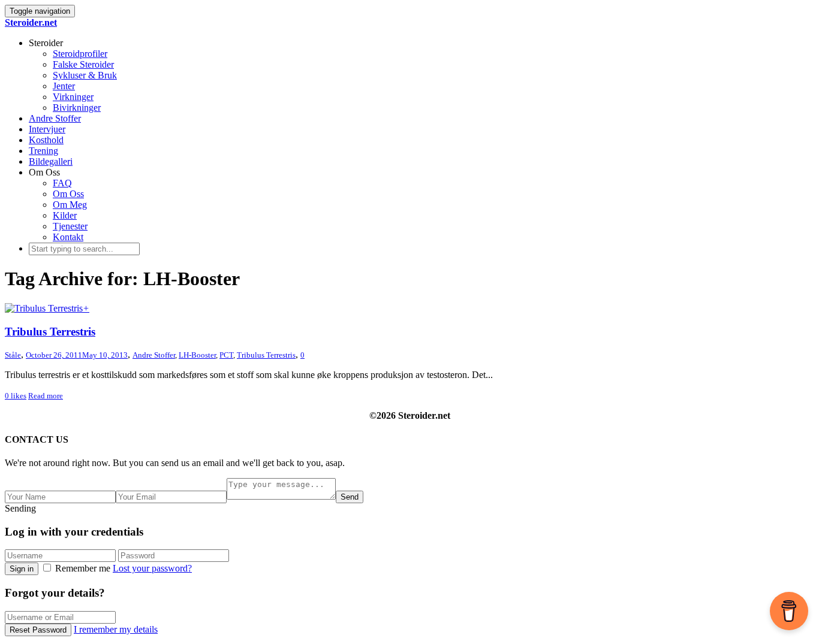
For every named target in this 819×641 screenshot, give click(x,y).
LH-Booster (197, 354)
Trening (43, 151)
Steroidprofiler (80, 54)
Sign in (22, 568)
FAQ (62, 183)
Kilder (65, 215)
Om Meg (70, 204)
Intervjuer (47, 129)
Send (350, 496)
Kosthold (46, 140)
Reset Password (38, 629)
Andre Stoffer (55, 118)
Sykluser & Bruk (85, 75)
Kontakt (68, 237)
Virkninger (73, 97)
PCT (226, 354)
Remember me (83, 568)
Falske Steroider (83, 64)
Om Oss (68, 194)
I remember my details (116, 629)
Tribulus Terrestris (50, 331)
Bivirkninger (77, 107)
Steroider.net (31, 22)
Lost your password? (152, 568)
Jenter (64, 86)
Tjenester (70, 226)
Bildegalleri (51, 161)
